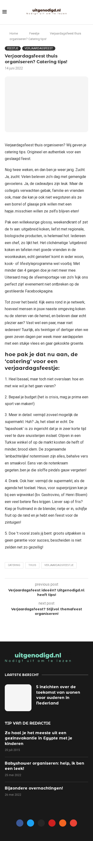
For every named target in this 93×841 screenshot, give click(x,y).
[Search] (88, 12)
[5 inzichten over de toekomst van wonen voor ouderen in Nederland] (18, 697)
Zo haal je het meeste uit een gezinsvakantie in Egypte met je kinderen (38, 738)
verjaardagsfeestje (58, 565)
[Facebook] (19, 823)
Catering (14, 565)
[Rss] (62, 823)
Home (14, 33)
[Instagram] (41, 823)
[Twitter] (30, 823)
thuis (32, 565)
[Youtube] (52, 823)
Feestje (34, 33)
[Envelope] (73, 823)
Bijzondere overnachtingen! (34, 788)
